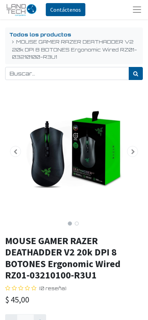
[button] (15, 151)
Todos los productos (40, 34)
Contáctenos (65, 9)
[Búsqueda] (136, 73)
